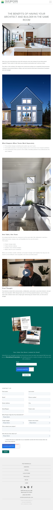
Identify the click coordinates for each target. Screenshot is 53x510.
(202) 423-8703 (27, 495)
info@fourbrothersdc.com (26, 497)
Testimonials (26, 463)
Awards (26, 467)
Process (26, 476)
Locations (26, 473)
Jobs (26, 483)
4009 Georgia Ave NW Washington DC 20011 (26, 491)
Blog (26, 480)
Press (26, 470)
